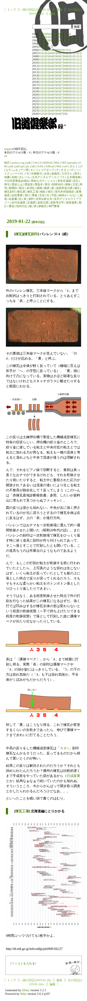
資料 (31, 198)
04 (40, 34)
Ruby (23, 993)
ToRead (49, 166)
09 (58, 34)
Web (58, 166)
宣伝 (76, 180)
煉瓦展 (21, 191)
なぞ (8, 170)
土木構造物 (73, 177)
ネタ (63, 170)
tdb (33, 166)
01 (40, 37)
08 (54, 34)
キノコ (34, 170)
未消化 (30, 188)
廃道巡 (28, 184)
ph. (28, 166)
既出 (21, 188)
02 (43, 37)
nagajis (8, 148)
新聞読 (13, 188)
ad (5, 155)
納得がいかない (68, 195)
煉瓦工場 (32, 191)
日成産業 (73, 776)
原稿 (14, 177)
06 (47, 34)
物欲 (43, 191)
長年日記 (38, 222)
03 (47, 37)
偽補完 (55, 173)
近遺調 (31, 202)
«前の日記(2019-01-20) (36, 9)
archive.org (18, 162)
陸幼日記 (21, 206)
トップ (11, 9)
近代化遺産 (18, 202)
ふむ (15, 170)
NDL (57, 162)
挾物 (68, 184)
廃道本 (39, 184)
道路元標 (42, 202)
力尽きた (66, 173)
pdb (11, 166)
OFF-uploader (69, 162)
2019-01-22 (18, 221)
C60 (35, 162)
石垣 (42, 195)
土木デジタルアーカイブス (48, 177)
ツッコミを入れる (23, 963)
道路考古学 (57, 202)
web (65, 166)
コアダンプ (47, 170)
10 (61, 34)
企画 (46, 173)
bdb (28, 162)
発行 (27, 195)
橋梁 (46, 188)
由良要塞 (17, 195)
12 (68, 34)
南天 (77, 173)
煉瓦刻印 (9, 191)
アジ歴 (24, 170)
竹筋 (54, 195)
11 (65, 34)
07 (50, 34)
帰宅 (7, 184)
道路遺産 (71, 202)
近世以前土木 (44, 198)
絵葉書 (13, 198)
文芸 (75, 184)
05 (43, 34)
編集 (53, 13)
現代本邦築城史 (64, 191)
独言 (7, 162)
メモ (26, 173)
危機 (7, 177)
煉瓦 (77, 188)
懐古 (47, 184)
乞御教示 (36, 173)
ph (22, 166)
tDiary (26, 990)
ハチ (71, 170)
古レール (24, 177)
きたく (74, 166)
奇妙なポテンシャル (43, 180)
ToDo (40, 166)
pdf (17, 166)
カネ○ (64, 748)
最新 (59, 9)
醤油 (11, 206)
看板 (34, 195)
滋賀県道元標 (64, 188)
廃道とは (17, 184)
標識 (39, 188)
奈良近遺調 (64, 180)
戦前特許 (57, 184)
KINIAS (47, 162)
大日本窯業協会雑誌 (16, 180)
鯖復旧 (42, 206)
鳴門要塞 (54, 206)
